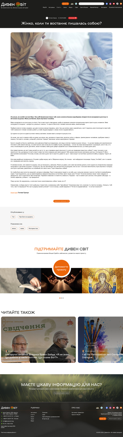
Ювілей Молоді (94, 7)
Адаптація (14, 193)
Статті (59, 7)
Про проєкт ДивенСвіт (78, 412)
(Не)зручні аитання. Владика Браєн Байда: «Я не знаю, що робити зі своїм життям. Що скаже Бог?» (37, 356)
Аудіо (32, 418)
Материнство (33, 228)
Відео (32, 421)
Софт (76, 7)
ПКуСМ (45, 7)
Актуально (52, 7)
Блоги (65, 7)
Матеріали (104, 7)
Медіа (70, 7)
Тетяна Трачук (53, 18)
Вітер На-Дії (45, 418)
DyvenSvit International (115, 7)
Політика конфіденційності (8, 432)
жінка (14, 228)
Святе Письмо (84, 7)
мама (22, 228)
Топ (13, 217)
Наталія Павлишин (13, 351)
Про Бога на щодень (26, 217)
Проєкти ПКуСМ (76, 414)
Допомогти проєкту (61, 268)
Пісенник (44, 412)
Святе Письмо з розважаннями (51, 416)
